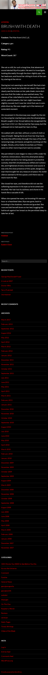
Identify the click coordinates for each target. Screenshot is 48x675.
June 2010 (5, 436)
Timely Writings (7, 626)
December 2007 (7, 543)
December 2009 (7, 463)
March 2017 (6, 320)
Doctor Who (6, 285)
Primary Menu (45, 12)
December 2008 (7, 489)
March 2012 (6, 346)
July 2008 (5, 512)
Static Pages (5, 622)
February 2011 (7, 400)
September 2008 (7, 503)
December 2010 (7, 409)
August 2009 (6, 481)
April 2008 (5, 525)
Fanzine (4, 577)
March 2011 (6, 396)
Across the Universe (8, 568)
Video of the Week (8, 631)
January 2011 (6, 405)
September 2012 (7, 329)
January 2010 (6, 458)
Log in (3, 647)
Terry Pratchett (7, 290)
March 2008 (6, 530)
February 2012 (7, 351)
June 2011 (5, 382)
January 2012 (6, 355)
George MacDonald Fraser (11, 277)
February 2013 (7, 324)
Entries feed (5, 652)
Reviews (4, 613)
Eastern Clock (6, 243)
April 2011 (5, 391)
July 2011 (5, 378)
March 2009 (6, 485)
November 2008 (7, 494)
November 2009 (7, 467)
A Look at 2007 (7, 281)
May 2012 (5, 338)
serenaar (4, 618)
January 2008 (6, 539)
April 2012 (5, 342)
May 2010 (5, 440)
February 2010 (7, 454)
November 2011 (7, 364)
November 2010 (7, 413)
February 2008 (7, 534)
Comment (5, 573)
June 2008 (5, 516)
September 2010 (7, 422)
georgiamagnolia (7, 586)
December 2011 (7, 360)
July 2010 (5, 431)
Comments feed (7, 656)
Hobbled (7, 234)
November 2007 (7, 548)
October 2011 (6, 369)
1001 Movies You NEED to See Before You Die (18, 564)
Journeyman (6, 294)
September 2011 (7, 373)
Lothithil (15, 31)
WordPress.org (7, 661)
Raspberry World (7, 609)
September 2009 (7, 476)
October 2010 (6, 418)
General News (6, 582)
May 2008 (5, 521)
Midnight (4, 600)
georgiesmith (6, 591)
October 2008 (6, 498)
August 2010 (6, 427)
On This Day (6, 604)
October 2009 (6, 472)
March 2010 (6, 449)
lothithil (5, 22)
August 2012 (6, 333)
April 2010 (5, 445)
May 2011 (5, 387)
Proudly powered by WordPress (11, 672)
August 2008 (6, 507)
